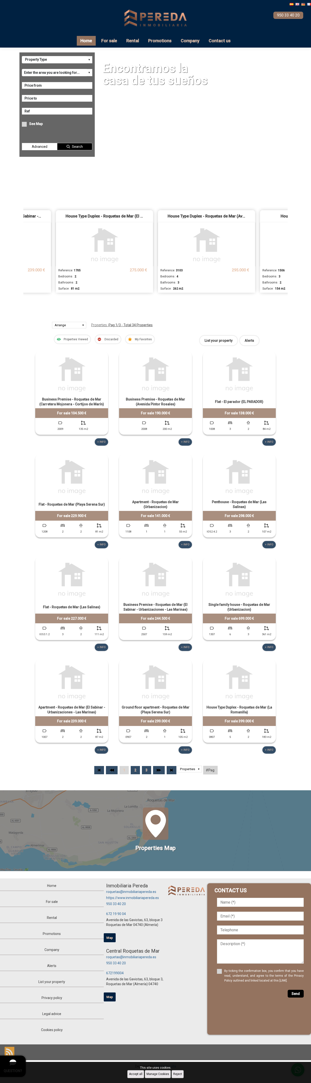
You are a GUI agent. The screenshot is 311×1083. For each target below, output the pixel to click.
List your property (219, 340)
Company (190, 40)
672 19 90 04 (116, 914)
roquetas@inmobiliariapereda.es (131, 892)
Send (296, 994)
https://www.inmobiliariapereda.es (132, 898)
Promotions (160, 40)
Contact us (220, 40)
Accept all (135, 1074)
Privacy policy (52, 998)
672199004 (115, 973)
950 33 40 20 (116, 904)
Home (86, 40)
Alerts (249, 340)
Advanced (39, 147)
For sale (109, 40)
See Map (36, 124)
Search (77, 147)
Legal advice (51, 1014)
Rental (132, 40)
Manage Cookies (158, 1074)
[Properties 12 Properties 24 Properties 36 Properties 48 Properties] (189, 770)
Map (109, 938)
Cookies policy (52, 1030)
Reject (177, 1074)
